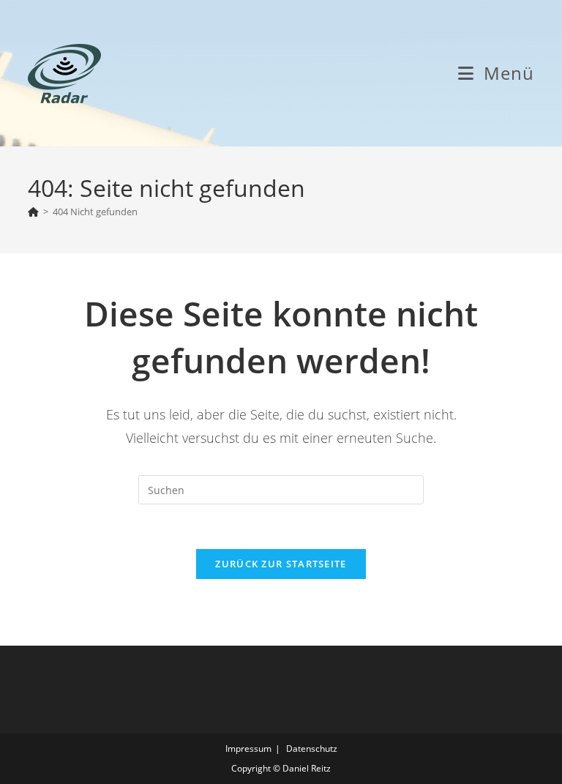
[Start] (33, 211)
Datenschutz (311, 748)
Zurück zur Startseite (280, 563)
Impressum (248, 748)
